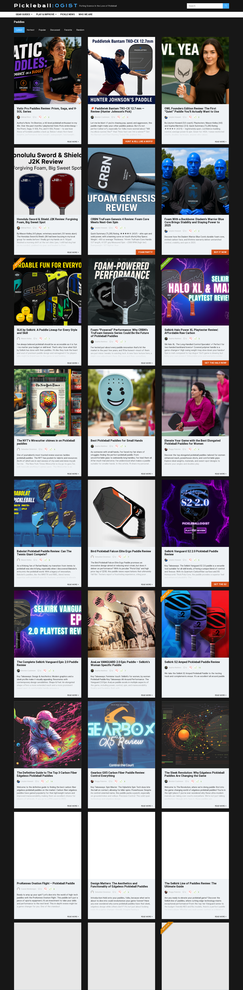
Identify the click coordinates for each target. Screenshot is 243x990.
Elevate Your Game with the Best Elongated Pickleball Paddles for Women (192, 442)
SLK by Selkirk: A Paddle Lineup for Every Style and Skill (47, 331)
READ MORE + (73, 142)
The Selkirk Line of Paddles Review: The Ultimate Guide (190, 885)
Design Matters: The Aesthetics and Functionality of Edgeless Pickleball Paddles (119, 885)
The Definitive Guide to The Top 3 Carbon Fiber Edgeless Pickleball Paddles (47, 774)
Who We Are (85, 14)
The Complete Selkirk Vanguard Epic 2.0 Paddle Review (47, 663)
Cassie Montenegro (28, 889)
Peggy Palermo (175, 449)
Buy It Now (220, 252)
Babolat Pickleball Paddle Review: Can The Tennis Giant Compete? (44, 553)
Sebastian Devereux (29, 449)
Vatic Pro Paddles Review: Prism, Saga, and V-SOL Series (47, 110)
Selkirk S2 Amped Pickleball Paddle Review (192, 662)
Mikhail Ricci (26, 117)
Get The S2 (220, 584)
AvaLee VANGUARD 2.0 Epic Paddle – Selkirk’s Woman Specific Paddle (120, 663)
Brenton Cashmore (102, 117)
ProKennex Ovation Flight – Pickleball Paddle (46, 883)
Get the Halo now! (215, 363)
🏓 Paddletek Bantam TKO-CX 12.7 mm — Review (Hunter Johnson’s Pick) (117, 110)
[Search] (226, 6)
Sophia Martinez (101, 342)
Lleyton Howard (175, 117)
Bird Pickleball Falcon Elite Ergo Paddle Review (121, 551)
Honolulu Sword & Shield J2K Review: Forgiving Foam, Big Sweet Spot (47, 220)
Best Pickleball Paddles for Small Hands (117, 440)
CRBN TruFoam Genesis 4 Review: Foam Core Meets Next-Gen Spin (120, 220)
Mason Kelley (26, 339)
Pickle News (67, 14)
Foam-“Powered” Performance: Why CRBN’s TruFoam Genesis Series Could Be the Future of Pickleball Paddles (120, 333)
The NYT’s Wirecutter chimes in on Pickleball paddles (46, 442)
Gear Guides (23, 14)
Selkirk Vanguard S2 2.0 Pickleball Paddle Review (191, 553)
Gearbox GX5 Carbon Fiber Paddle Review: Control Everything (118, 774)
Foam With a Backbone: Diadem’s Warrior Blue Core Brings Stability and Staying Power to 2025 (194, 222)
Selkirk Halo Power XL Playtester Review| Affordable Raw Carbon (191, 331)
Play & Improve (45, 14)
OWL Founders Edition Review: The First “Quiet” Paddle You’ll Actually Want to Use (192, 110)
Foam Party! (145, 252)
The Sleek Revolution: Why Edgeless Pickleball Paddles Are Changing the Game (194, 774)
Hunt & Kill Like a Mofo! (139, 141)
